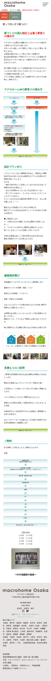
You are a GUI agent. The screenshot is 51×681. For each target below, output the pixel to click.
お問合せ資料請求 (4, 15)
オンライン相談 (14, 10)
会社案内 (4, 10)
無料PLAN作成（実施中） (31, 10)
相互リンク (16, 614)
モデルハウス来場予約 (15, 15)
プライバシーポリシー (30, 614)
